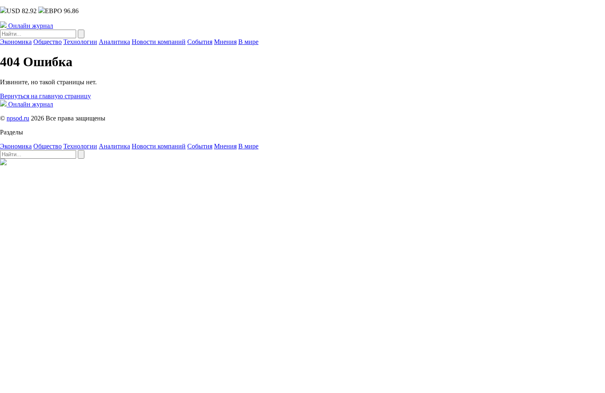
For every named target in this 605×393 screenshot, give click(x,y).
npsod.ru (18, 118)
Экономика (16, 41)
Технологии (80, 41)
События (199, 41)
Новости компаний (159, 41)
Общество (47, 41)
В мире (248, 41)
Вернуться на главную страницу (45, 95)
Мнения (225, 41)
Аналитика (114, 41)
